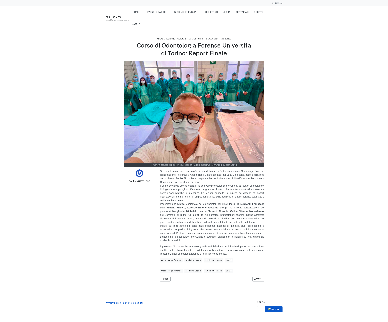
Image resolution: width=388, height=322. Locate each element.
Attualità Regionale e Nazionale (171, 39)
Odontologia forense (171, 260)
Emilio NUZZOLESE (139, 181)
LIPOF (229, 260)
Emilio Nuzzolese (213, 260)
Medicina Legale (193, 260)
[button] (136, 12)
